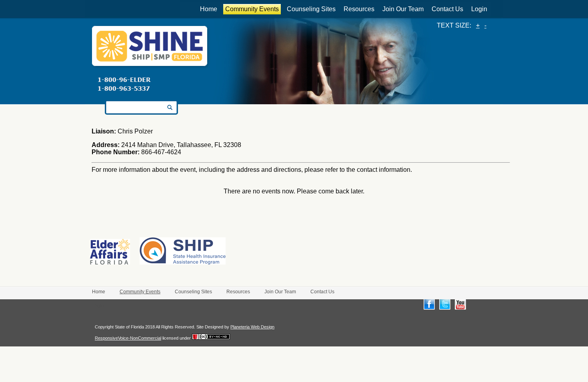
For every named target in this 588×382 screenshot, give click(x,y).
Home (208, 9)
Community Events (252, 9)
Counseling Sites (311, 9)
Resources (359, 9)
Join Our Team (403, 9)
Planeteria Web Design (252, 326)
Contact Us (447, 9)
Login (479, 9)
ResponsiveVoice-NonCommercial (128, 338)
